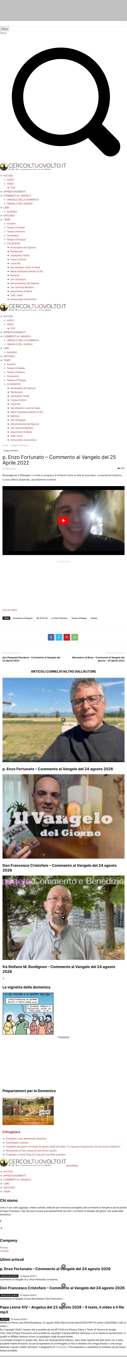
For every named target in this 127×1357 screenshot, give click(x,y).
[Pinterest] (67, 637)
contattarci (61, 1347)
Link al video (9, 609)
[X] (59, 637)
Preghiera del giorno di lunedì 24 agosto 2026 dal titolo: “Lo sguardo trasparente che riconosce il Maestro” (63, 1146)
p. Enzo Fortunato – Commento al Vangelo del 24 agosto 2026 (57, 769)
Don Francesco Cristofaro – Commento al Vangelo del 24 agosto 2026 (62, 1288)
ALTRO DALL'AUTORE (80, 671)
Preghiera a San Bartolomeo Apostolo (26, 1138)
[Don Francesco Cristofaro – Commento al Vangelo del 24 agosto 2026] (63, 816)
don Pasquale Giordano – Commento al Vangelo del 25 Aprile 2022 (31, 659)
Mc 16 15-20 (42, 618)
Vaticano (4, 1319)
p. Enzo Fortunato (59, 618)
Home (5, 445)
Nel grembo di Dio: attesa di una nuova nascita (31, 1150)
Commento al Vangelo (23, 618)
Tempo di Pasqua (79, 618)
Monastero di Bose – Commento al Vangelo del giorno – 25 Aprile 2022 (98, 659)
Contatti (4, 1251)
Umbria (94, 618)
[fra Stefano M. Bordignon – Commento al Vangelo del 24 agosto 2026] (63, 918)
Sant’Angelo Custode (17, 1142)
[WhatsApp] (74, 637)
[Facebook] (51, 637)
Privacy (4, 1247)
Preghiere (12, 1132)
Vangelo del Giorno (11, 451)
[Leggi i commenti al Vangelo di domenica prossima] (28, 1124)
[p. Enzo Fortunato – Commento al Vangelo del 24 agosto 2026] (63, 720)
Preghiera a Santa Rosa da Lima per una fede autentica (36, 1154)
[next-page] (3, 978)
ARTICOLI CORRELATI (47, 671)
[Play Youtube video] (63, 520)
